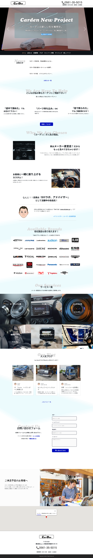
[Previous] (8, 29)
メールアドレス (55, 422)
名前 (53, 414)
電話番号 (54, 429)
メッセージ (54, 436)
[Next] (85, 29)
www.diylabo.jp (65, 209)
